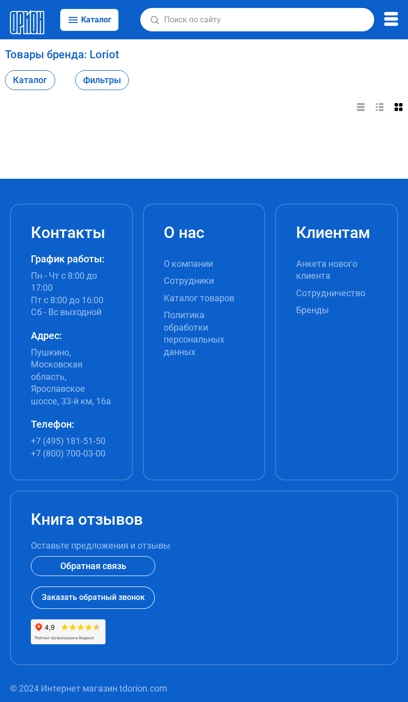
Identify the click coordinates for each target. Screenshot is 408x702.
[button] (155, 19)
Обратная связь (93, 566)
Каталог (30, 80)
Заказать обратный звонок (93, 597)
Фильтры (102, 80)
